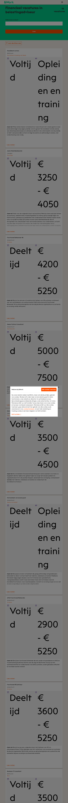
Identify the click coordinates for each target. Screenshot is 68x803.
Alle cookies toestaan (49, 389)
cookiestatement (28, 409)
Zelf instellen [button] (16, 414)
